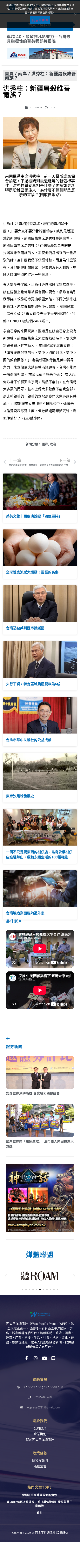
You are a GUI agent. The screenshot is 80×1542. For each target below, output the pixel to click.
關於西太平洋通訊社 (40, 1440)
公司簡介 (40, 1428)
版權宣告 (40, 1466)
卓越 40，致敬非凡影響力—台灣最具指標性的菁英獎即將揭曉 (38, 39)
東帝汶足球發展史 (20, 796)
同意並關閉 (40, 20)
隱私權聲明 (40, 1460)
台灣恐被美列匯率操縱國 (25, 628)
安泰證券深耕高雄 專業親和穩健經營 (33, 1093)
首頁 (9, 73)
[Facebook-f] (26, 1358)
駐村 (40, 1512)
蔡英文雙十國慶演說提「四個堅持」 (34, 516)
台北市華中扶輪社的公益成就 (28, 740)
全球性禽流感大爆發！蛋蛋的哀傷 (32, 572)
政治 (53, 444)
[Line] (53, 1358)
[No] (75, 14)
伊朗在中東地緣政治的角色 (39, 1494)
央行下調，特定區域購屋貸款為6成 (33, 684)
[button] (6, 1276)
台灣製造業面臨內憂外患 (25, 913)
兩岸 (22, 73)
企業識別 (40, 1434)
